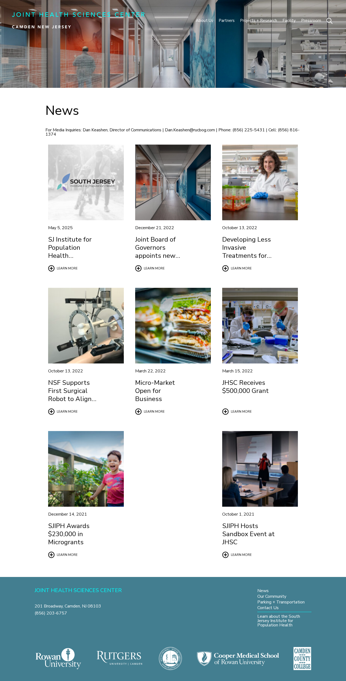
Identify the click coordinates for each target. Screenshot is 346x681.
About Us (204, 20)
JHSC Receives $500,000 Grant (245, 386)
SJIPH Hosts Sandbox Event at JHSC (248, 534)
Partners (227, 20)
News (263, 590)
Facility (289, 20)
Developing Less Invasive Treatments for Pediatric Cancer (246, 251)
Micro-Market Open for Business (155, 390)
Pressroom (311, 20)
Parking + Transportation (281, 602)
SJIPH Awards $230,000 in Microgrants (68, 534)
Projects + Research (258, 20)
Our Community (271, 596)
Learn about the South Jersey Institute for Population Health (278, 620)
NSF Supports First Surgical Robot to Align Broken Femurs (70, 394)
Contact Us (268, 607)
